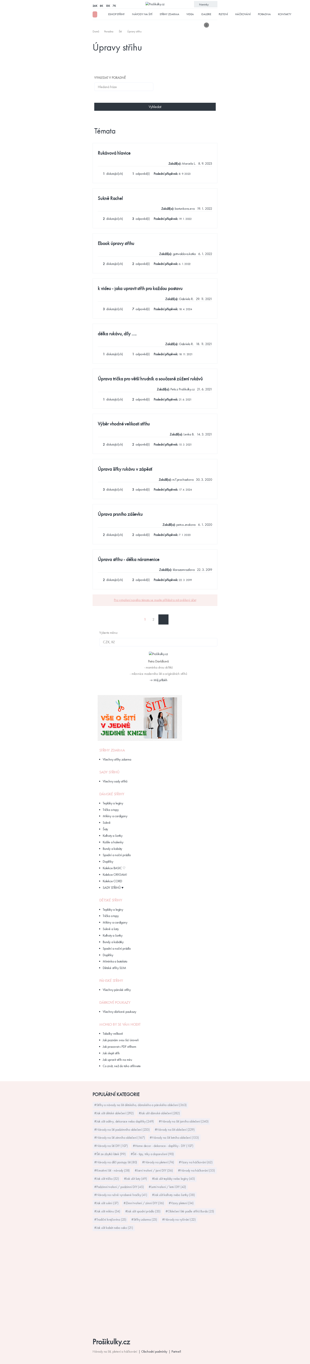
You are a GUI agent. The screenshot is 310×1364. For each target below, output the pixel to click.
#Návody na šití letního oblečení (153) (174, 1138)
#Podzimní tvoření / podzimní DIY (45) (119, 1187)
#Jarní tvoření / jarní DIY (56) (154, 1170)
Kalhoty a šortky (113, 836)
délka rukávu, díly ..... (117, 333)
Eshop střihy (116, 14)
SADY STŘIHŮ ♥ (113, 888)
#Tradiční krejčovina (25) (110, 1219)
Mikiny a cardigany (115, 816)
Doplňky (108, 862)
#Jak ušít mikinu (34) (107, 1211)
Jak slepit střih (111, 1053)
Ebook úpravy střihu (116, 243)
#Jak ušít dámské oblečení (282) (159, 1113)
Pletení (223, 14)
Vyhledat (155, 106)
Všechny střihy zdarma (117, 759)
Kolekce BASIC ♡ (114, 868)
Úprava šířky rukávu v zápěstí (125, 469)
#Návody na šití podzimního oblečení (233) (122, 1130)
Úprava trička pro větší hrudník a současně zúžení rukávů (150, 379)
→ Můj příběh (158, 680)
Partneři (176, 1351)
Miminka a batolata (115, 961)
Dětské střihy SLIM (114, 968)
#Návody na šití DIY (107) (111, 1146)
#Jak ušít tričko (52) (106, 1179)
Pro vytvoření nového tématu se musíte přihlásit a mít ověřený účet (155, 600)
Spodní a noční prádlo (117, 855)
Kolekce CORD (112, 881)
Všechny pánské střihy (117, 990)
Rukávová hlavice (114, 153)
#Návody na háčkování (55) (196, 1170)
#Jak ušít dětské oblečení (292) (114, 1113)
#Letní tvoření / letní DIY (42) (167, 1187)
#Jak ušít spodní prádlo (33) (142, 1211)
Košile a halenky (113, 842)
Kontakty (284, 14)
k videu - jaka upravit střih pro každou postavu (140, 288)
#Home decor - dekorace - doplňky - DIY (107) (163, 1146)
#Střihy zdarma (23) (144, 1219)
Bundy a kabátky (113, 942)
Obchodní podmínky (154, 1351)
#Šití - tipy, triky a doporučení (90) (152, 1154)
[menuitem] (96, 31)
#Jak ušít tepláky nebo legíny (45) (173, 1179)
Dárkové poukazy (115, 1002)
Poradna (264, 14)
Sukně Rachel (110, 198)
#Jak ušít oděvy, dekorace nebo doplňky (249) (124, 1121)
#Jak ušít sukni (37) (106, 1203)
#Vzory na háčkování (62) (195, 1162)
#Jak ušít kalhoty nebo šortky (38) (173, 1195)
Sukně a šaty (111, 929)
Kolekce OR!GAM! (115, 875)
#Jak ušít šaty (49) (135, 1179)
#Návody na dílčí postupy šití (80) (115, 1162)
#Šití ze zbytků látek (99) (110, 1154)
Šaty (105, 829)
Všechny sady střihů (115, 781)
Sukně (107, 823)
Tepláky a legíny (113, 803)
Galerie (206, 14)
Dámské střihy (111, 794)
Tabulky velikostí (113, 1034)
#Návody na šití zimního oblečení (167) (119, 1138)
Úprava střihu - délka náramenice (128, 559)
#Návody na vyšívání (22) (179, 1219)
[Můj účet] (214, 25)
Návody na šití (142, 14)
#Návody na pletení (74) (158, 1162)
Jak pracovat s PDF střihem (119, 1047)
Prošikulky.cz (111, 1341)
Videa (190, 14)
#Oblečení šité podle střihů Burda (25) (190, 1211)
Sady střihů (109, 772)
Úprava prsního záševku (120, 514)
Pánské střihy (111, 980)
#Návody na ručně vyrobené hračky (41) (120, 1195)
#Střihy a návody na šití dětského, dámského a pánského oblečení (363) (140, 1105)
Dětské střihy (110, 900)
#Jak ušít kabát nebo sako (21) (113, 1228)
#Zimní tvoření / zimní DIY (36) (144, 1203)
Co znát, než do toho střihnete (122, 1066)
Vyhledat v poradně (110, 78)
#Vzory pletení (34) (181, 1203)
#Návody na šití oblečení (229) (175, 1130)
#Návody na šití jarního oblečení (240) (183, 1121)
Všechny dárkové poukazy (119, 1012)
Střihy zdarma (169, 14)
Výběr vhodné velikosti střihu (124, 424)
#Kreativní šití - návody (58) (112, 1170)
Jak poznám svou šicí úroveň (121, 1040)
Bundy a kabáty (112, 849)
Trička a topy (111, 810)
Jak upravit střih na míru (117, 1060)
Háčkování (243, 14)
